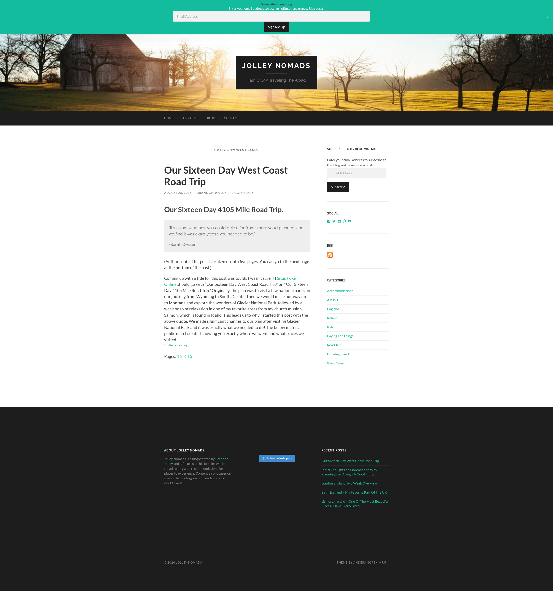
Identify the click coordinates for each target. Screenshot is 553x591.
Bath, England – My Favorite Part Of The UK (354, 492)
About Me (190, 118)
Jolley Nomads (276, 66)
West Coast (336, 363)
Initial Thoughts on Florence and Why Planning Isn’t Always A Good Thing (349, 472)
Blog (211, 118)
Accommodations (340, 291)
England (333, 309)
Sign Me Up (276, 27)
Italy (330, 327)
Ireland (332, 318)
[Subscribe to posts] (330, 256)
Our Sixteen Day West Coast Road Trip (350, 461)
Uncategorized (338, 354)
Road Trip (334, 345)
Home (169, 118)
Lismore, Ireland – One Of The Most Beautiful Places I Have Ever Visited (355, 503)
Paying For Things (340, 336)
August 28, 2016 (178, 192)
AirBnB (332, 300)
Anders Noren (365, 562)
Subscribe (338, 187)
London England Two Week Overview (349, 483)
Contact (231, 118)
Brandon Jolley (211, 192)
